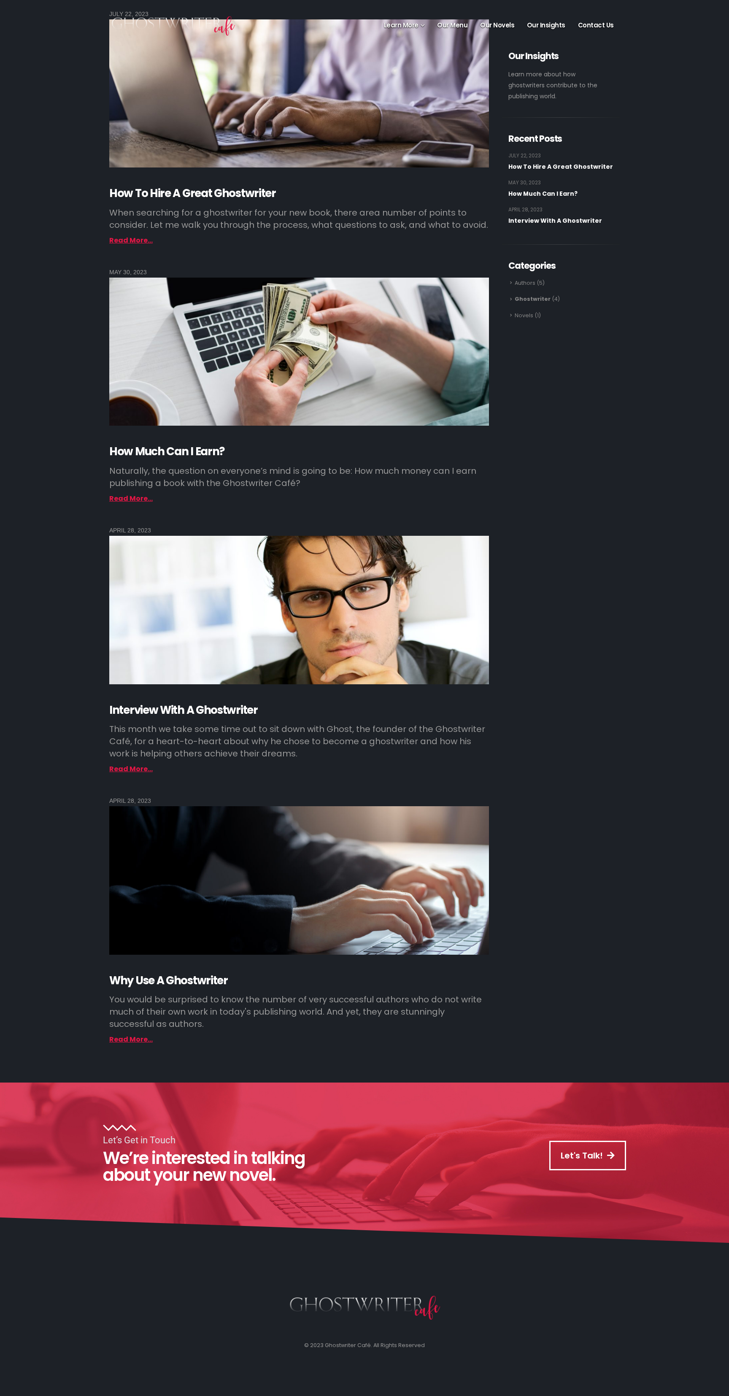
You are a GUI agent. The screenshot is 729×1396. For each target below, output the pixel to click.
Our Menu (452, 25)
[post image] (299, 93)
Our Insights (546, 25)
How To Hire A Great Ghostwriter (192, 193)
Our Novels (497, 25)
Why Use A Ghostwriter (168, 980)
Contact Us (596, 25)
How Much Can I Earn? (166, 451)
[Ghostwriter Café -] (183, 25)
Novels (524, 315)
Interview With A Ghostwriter (183, 710)
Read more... (131, 240)
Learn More (401, 25)
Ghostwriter (533, 298)
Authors (525, 282)
